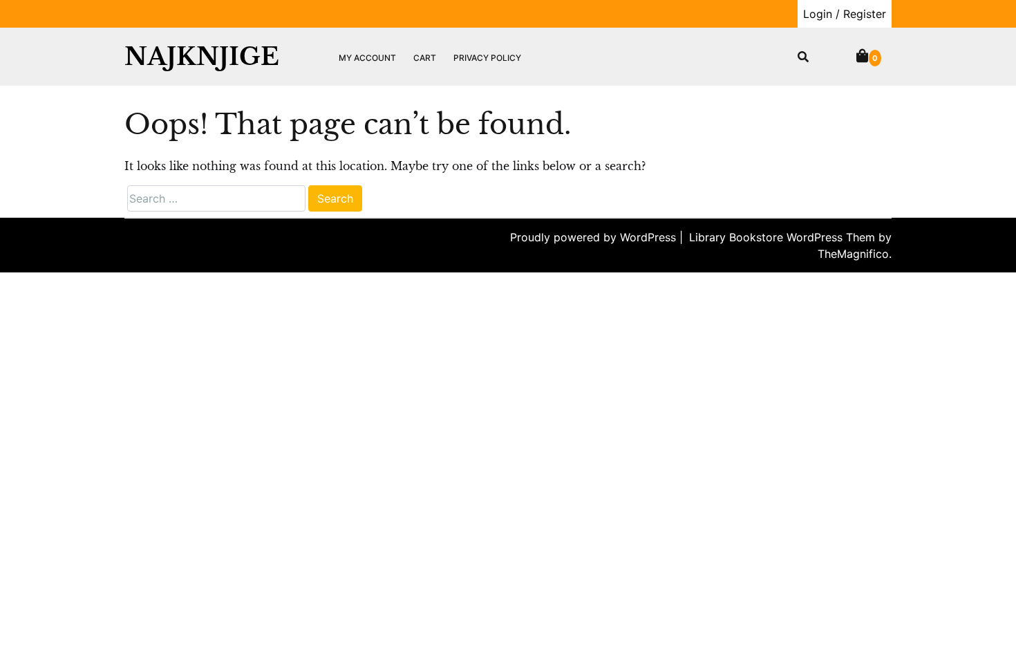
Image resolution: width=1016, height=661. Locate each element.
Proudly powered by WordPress (594, 237)
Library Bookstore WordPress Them (783, 237)
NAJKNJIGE (201, 56)
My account (367, 58)
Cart (424, 58)
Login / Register (844, 14)
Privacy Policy (487, 58)
